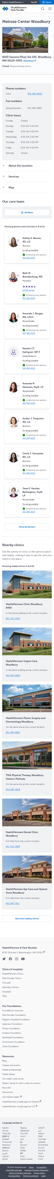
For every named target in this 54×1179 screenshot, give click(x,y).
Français (5, 1156)
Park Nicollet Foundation (14, 1015)
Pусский (5, 1139)
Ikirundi (41, 1148)
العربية (4, 1153)
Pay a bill (6, 1088)
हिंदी (21, 1153)
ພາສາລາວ (6, 1148)
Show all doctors (27, 527)
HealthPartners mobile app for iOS (18, 1106)
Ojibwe (41, 1156)
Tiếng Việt (6, 1133)
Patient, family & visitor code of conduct (21, 1083)
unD (22, 1139)
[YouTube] (23, 960)
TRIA (4, 996)
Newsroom (7, 1092)
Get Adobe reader (11, 1097)
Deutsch (23, 1145)
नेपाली (40, 1136)
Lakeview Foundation (12, 1024)
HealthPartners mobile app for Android (20, 1102)
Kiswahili (41, 1151)
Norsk (40, 1153)
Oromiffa (24, 1133)
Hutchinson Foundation (13, 1042)
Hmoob (5, 1131)
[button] (46, 2)
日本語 (23, 1151)
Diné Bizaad (43, 1145)
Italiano (41, 1133)
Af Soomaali (7, 1142)
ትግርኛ (40, 1159)
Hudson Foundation (11, 1033)
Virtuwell (6, 983)
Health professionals (11, 1070)
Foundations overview (12, 1010)
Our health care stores (13, 1079)
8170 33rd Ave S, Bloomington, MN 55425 (22, 952)
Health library (8, 1074)
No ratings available (30, 250)
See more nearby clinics (27, 918)
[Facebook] (10, 960)
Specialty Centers (10, 987)
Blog (4, 1061)
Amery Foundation (11, 1028)
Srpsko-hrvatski (26, 1159)
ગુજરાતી (41, 1128)
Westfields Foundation (12, 1037)
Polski (22, 1148)
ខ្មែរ (21, 1142)
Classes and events (11, 1065)
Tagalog (23, 1128)
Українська (24, 1131)
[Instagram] (16, 960)
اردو (39, 1131)
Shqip (22, 1156)
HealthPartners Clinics (12, 974)
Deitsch (5, 1151)
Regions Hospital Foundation (16, 1019)
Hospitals (6, 992)
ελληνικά (41, 1142)
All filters (28, 212)
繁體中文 (5, 1136)
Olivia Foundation (10, 1046)
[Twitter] (4, 960)
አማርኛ (22, 1136)
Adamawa (6, 1145)
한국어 (5, 1159)
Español (5, 1128)
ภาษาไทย (42, 1139)
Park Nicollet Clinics (11, 978)
